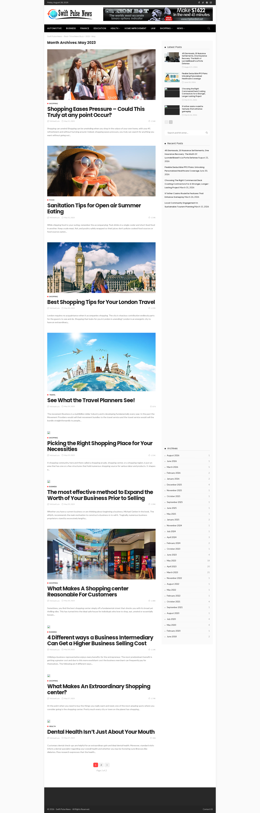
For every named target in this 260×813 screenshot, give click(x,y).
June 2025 (188, 508)
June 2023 (188, 554)
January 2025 (188, 519)
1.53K (153, 455)
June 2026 (188, 461)
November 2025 (188, 490)
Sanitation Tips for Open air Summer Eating (94, 208)
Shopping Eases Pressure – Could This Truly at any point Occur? (96, 112)
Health (114, 28)
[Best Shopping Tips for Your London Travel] (101, 267)
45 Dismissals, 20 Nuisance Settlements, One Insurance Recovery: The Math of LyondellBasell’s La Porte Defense (194, 58)
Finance (84, 28)
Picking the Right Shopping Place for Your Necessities (99, 446)
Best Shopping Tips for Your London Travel (101, 302)
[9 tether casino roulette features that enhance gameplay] (172, 110)
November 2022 (188, 578)
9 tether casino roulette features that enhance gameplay (192, 109)
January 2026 (188, 478)
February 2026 (188, 473)
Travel (52, 395)
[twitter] (203, 2)
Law (153, 28)
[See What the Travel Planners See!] (101, 362)
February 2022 (188, 595)
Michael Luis (55, 121)
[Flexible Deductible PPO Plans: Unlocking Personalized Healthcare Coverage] (172, 77)
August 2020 (188, 613)
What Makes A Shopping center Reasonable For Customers (87, 591)
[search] (209, 28)
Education (100, 28)
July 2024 (188, 531)
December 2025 (188, 484)
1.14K (153, 649)
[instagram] (211, 2)
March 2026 (188, 467)
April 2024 (188, 537)
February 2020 (188, 630)
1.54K (153, 217)
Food (51, 200)
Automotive (54, 28)
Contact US (208, 809)
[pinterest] (207, 2)
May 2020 (188, 625)
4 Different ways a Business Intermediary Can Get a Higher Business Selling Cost (100, 640)
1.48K (153, 601)
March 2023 (188, 572)
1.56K (153, 121)
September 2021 (188, 607)
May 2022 (188, 589)
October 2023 (188, 548)
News (180, 28)
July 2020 (188, 619)
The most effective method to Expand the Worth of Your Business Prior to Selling (100, 495)
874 (154, 406)
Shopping (165, 28)
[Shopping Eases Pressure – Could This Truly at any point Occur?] (101, 74)
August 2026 (188, 455)
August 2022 (188, 584)
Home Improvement (135, 28)
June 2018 (188, 636)
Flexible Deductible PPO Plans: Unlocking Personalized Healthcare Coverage (195, 76)
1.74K (153, 698)
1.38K (153, 504)
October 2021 (188, 601)
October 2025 (188, 496)
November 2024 (188, 525)
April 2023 (188, 566)
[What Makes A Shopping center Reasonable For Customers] (101, 554)
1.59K (153, 308)
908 (154, 738)
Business (71, 28)
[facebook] (199, 2)
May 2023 (188, 560)
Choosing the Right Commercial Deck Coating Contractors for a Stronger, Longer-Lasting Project (193, 92)
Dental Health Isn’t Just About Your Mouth (101, 732)
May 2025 (188, 514)
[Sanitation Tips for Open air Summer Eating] (101, 171)
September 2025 (188, 502)
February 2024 (188, 543)
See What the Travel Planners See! (91, 400)
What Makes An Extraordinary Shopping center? (98, 689)
